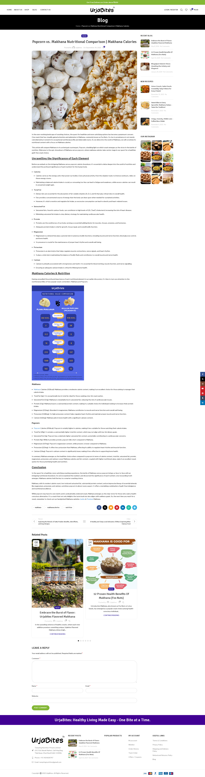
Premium (90, 499)
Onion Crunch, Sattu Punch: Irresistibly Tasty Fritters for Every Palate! (161, 88)
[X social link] (105, 507)
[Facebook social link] (99, 507)
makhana (38, 507)
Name (34, 686)
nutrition (69, 507)
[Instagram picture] (146, 145)
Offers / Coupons (135, 757)
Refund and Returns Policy (162, 755)
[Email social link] (111, 507)
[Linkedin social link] (122, 507)
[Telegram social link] (134, 507)
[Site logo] (102, 10)
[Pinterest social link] (116, 507)
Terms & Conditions (160, 741)
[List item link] (48, 757)
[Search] (181, 9)
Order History (133, 749)
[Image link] (48, 740)
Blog (84, 36)
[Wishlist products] (186, 9)
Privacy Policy (158, 745)
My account (132, 741)
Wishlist (131, 745)
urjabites (79, 48)
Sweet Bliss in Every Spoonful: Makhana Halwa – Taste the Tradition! (161, 105)
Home (78, 26)
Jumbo (82, 499)
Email (88, 686)
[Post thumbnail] (145, 43)
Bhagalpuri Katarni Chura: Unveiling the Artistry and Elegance (161, 66)
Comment (36, 658)
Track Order (132, 753)
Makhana (37, 389)
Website (35, 696)
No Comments (165, 46)
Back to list (84, 521)
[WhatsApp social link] (128, 507)
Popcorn (37, 428)
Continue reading (57, 634)
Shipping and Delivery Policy (160, 750)
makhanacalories (53, 507)
